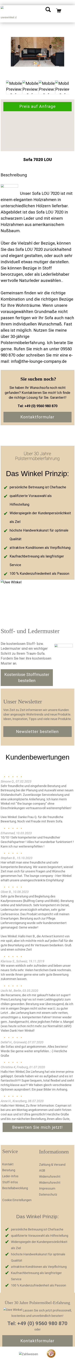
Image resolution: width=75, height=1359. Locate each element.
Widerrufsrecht (49, 1176)
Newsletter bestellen (37, 731)
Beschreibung (14, 175)
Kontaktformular (37, 417)
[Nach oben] (65, 1354)
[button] (70, 883)
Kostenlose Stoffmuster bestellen (26, 677)
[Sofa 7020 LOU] (37, 51)
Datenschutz (48, 1194)
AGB (42, 1170)
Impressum (47, 1188)
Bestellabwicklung (15, 1188)
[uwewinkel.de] (8, 13)
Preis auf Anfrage (37, 106)
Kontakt (7, 1164)
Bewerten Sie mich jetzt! (37, 1127)
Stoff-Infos (10, 1182)
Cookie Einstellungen (17, 1200)
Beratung (8, 1170)
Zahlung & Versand (52, 1164)
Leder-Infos (10, 1176)
